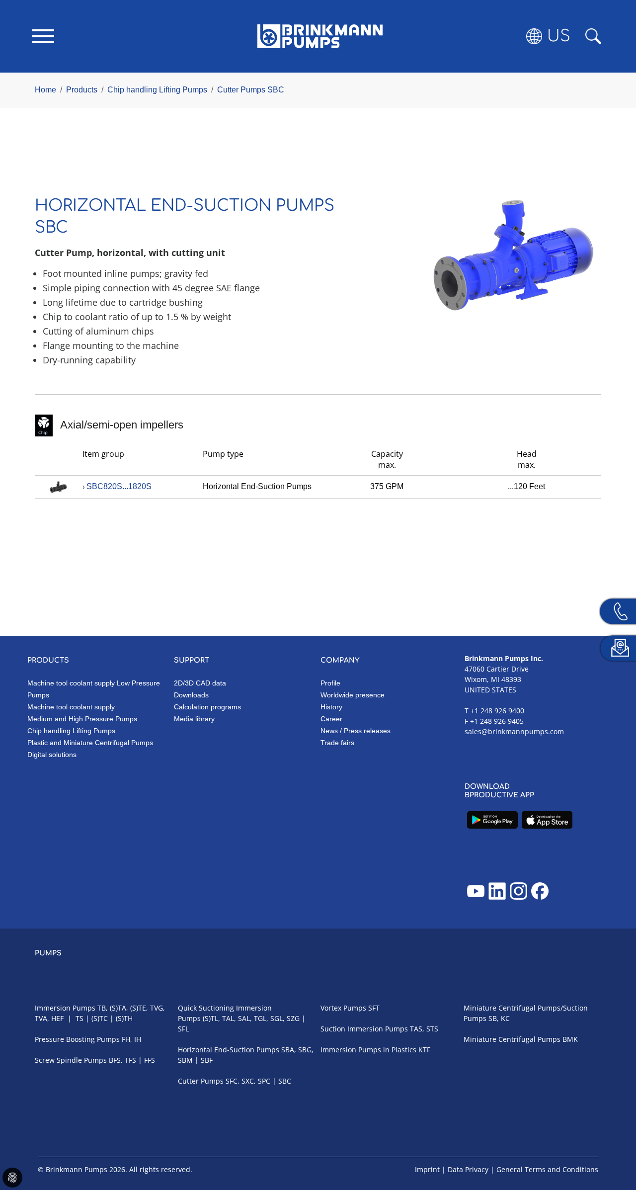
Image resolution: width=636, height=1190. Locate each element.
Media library (194, 719)
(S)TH (124, 1018)
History (331, 707)
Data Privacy (468, 1169)
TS (79, 1018)
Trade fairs (337, 743)
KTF (424, 1049)
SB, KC (499, 1018)
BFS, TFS (122, 1060)
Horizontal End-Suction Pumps (228, 1049)
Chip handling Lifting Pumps (71, 731)
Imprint (427, 1169)
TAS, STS (424, 1028)
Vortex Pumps (343, 1008)
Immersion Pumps (65, 1008)
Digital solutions (52, 755)
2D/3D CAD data (200, 683)
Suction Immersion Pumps (364, 1028)
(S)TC (99, 1018)
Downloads (191, 695)
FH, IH (131, 1039)
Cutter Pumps (201, 1081)
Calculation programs (207, 707)
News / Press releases (355, 731)
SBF (207, 1060)
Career (331, 719)
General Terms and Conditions (547, 1169)
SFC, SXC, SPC (248, 1081)
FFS (149, 1060)
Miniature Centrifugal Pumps (512, 1039)
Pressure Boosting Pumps (77, 1039)
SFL (183, 1028)
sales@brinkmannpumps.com (514, 731)
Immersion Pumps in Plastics (368, 1049)
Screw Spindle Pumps (71, 1060)
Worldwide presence (352, 695)
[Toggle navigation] (43, 36)
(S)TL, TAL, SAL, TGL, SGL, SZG (251, 1018)
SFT (374, 1008)
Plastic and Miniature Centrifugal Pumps (90, 743)
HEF (57, 1018)
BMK (570, 1039)
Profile (330, 683)
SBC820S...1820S (119, 486)
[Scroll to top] (614, 1148)
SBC (284, 1081)
